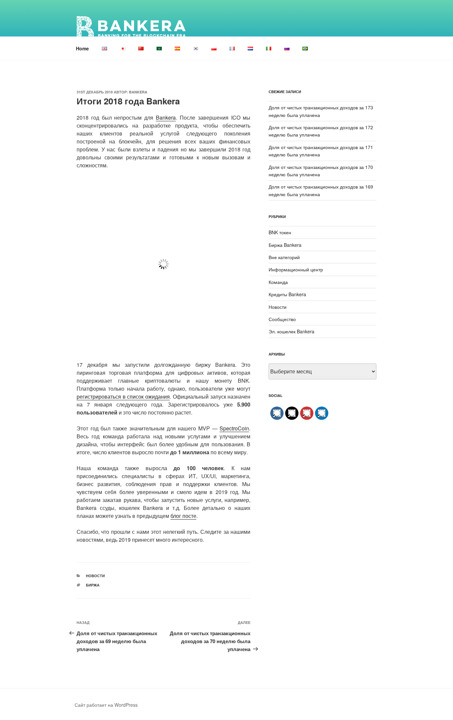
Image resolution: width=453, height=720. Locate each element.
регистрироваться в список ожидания (123, 396)
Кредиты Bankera (287, 294)
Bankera (138, 91)
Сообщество (282, 319)
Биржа (92, 584)
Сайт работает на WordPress (106, 704)
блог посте (183, 516)
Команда (278, 282)
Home (82, 48)
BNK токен (280, 232)
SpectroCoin (234, 428)
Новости (95, 575)
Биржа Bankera (285, 245)
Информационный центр (296, 269)
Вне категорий (284, 257)
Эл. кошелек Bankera (291, 331)
